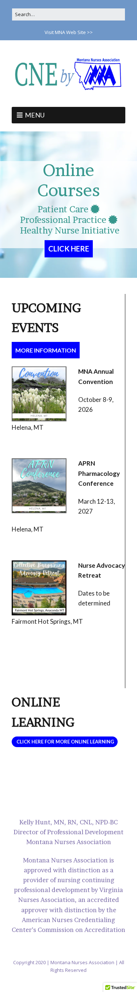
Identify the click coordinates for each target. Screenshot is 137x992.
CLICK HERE (68, 248)
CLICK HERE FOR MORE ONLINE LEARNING (64, 742)
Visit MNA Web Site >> (69, 32)
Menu (35, 115)
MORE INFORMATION (45, 350)
